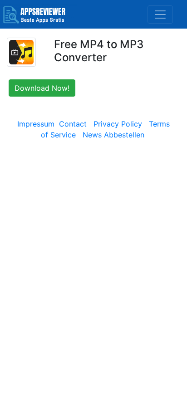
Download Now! (42, 88)
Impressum (35, 123)
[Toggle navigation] (160, 14)
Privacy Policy (118, 123)
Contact (73, 123)
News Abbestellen (113, 134)
